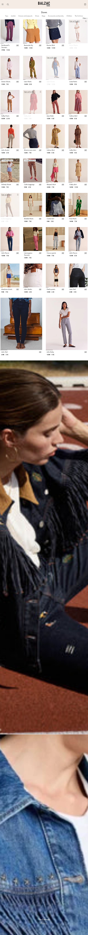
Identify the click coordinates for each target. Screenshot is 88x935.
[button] (8, 4)
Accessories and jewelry (56, 16)
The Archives (79, 16)
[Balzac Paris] (44, 4)
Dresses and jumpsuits (25, 16)
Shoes (37, 16)
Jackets (13, 16)
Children (69, 16)
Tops (6, 16)
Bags (43, 16)
